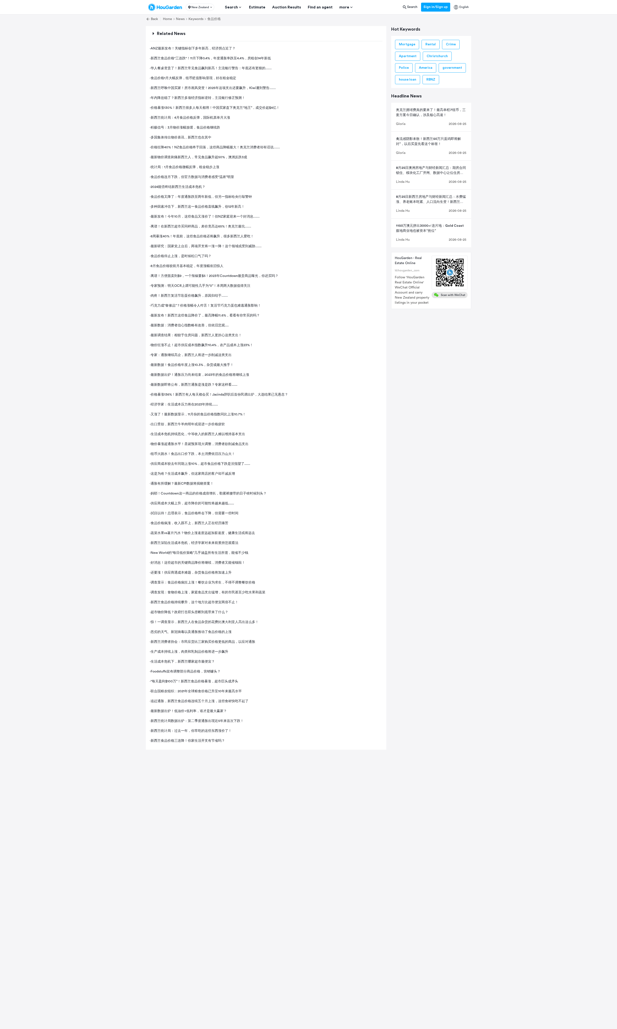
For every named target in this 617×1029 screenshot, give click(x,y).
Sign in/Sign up (435, 7)
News (180, 19)
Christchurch (437, 56)
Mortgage (407, 44)
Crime (451, 44)
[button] (200, 7)
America (425, 67)
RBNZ (430, 79)
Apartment (407, 56)
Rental (430, 44)
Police (404, 67)
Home (167, 19)
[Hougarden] (165, 7)
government (452, 67)
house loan (407, 79)
